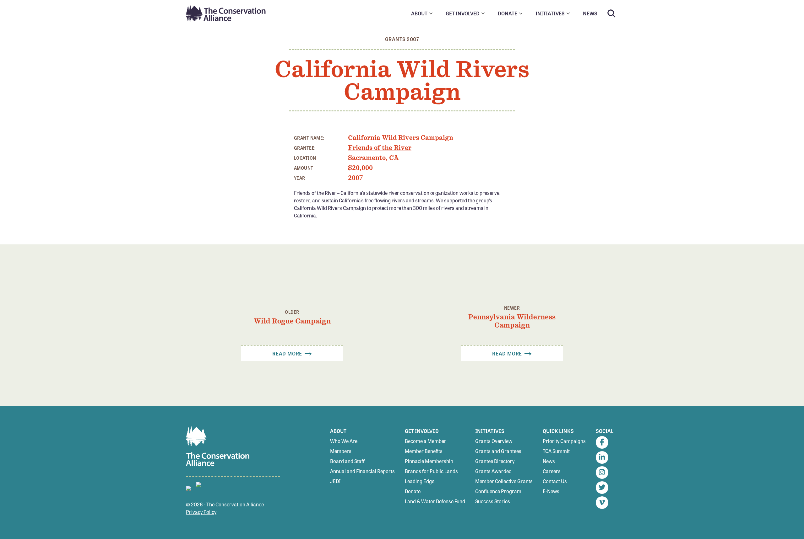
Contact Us (555, 481)
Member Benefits (424, 451)
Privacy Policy (201, 511)
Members (340, 451)
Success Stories (492, 501)
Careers (552, 471)
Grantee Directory (494, 461)
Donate (413, 491)
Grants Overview (493, 441)
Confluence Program (498, 491)
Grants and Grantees (498, 451)
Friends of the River (379, 148)
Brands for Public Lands (431, 471)
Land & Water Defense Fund (435, 501)
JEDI (335, 481)
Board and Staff (347, 461)
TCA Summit (556, 451)
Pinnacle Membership (429, 461)
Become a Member (425, 441)
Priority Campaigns (564, 441)
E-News (551, 491)
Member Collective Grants (504, 481)
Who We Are (343, 441)
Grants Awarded (493, 471)
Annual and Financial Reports (362, 471)
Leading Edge (419, 481)
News (549, 461)
